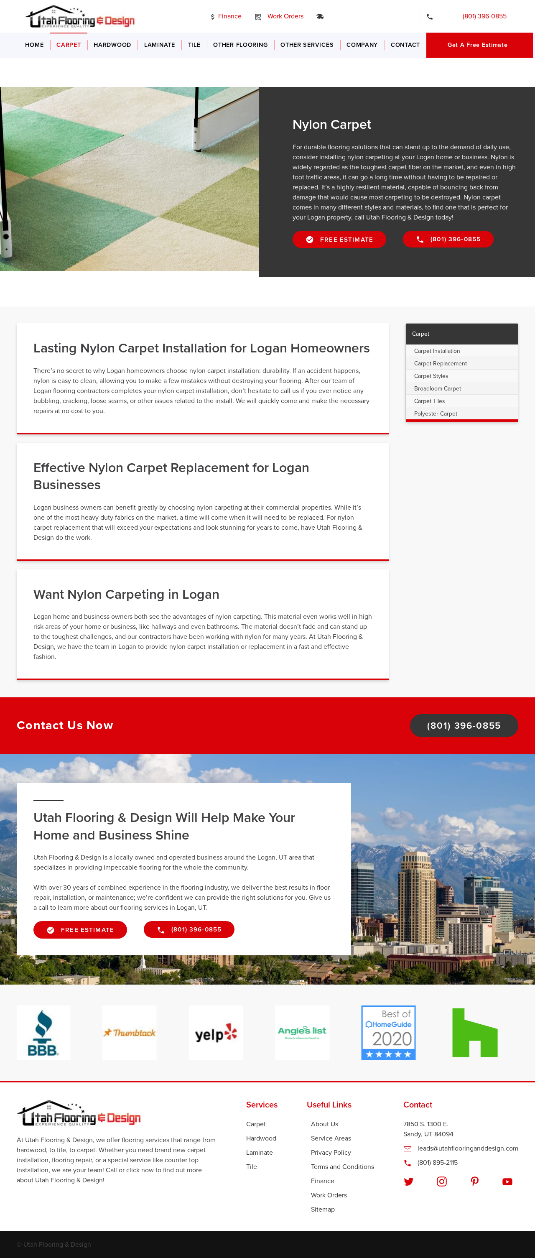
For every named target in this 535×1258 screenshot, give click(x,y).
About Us (324, 1124)
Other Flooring (240, 44)
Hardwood (112, 44)
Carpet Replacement (440, 363)
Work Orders (284, 16)
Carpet (68, 44)
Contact (405, 44)
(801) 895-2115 (437, 1162)
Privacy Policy (331, 1152)
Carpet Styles (431, 376)
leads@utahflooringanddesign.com (467, 1148)
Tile (194, 44)
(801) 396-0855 (479, 16)
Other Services (307, 44)
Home (34, 44)
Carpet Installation (437, 351)
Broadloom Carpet (437, 388)
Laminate (159, 44)
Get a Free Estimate (478, 44)
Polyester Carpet (435, 413)
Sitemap (323, 1209)
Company (362, 44)
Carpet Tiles (429, 401)
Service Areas (331, 1138)
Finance (229, 16)
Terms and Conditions (342, 1167)
